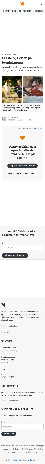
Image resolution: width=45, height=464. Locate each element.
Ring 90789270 (7, 377)
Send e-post (6, 374)
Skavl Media (17, 460)
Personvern (5, 332)
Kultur (5, 55)
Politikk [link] (27, 11)
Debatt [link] (6, 11)
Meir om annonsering (9, 400)
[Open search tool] (41, 4)
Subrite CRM (34, 460)
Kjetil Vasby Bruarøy (9, 350)
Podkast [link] (16, 11)
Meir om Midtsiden (9, 326)
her (36, 173)
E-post (4, 243)
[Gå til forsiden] (22, 4)
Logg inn (38, 129)
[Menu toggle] (3, 3)
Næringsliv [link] (38, 11)
